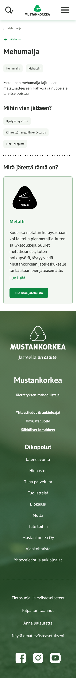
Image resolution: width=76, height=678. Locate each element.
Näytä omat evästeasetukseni (38, 635)
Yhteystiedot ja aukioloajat (38, 560)
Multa (38, 515)
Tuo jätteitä (38, 493)
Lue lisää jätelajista (29, 293)
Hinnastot (38, 470)
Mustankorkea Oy (38, 537)
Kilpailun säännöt (38, 610)
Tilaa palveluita (38, 481)
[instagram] (38, 658)
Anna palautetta (38, 623)
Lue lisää (17, 278)
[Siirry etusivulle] (37, 9)
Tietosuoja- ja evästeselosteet (38, 598)
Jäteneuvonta (38, 459)
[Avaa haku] (9, 10)
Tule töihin (38, 526)
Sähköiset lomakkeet (38, 429)
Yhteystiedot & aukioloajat (38, 412)
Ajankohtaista (38, 548)
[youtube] (55, 658)
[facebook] (20, 658)
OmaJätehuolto (38, 421)
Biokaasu (38, 504)
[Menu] (65, 10)
